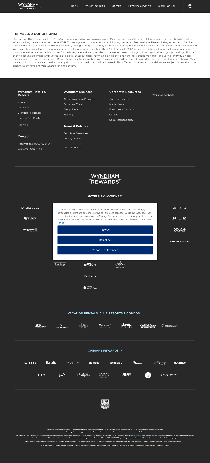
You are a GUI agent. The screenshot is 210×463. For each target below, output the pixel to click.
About (21, 102)
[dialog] (105, 231)
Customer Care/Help (30, 149)
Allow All (105, 229)
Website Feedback (163, 95)
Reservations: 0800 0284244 (35, 143)
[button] (105, 313)
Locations (23, 107)
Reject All (105, 239)
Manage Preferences (105, 249)
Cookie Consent (73, 147)
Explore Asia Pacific (29, 118)
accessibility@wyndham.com (140, 435)
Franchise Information (122, 109)
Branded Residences (30, 112)
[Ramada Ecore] (90, 288)
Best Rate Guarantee (76, 133)
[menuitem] (76, 6)
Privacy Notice (72, 138)
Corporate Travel (73, 104)
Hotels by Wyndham (105, 196)
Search (182, 17)
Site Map (23, 125)
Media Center (117, 104)
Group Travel (71, 109)
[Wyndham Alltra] (120, 265)
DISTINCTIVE (180, 208)
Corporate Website (120, 99)
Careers (113, 114)
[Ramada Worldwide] (90, 276)
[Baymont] (90, 265)
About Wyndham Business (79, 99)
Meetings (69, 114)
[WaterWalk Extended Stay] (30, 231)
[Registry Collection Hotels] (179, 219)
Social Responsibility (121, 120)
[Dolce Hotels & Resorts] (179, 231)
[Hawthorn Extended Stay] (30, 219)
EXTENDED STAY (30, 208)
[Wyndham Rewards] (105, 179)
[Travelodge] (60, 265)
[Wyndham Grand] (179, 242)
